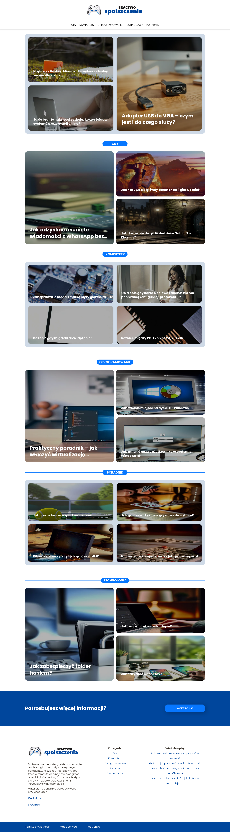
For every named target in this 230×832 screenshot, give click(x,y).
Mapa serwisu (68, 827)
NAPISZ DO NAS (185, 708)
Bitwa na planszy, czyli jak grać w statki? (66, 556)
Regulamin (93, 827)
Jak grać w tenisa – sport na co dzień (62, 515)
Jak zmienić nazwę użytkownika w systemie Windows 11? (156, 454)
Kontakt (34, 805)
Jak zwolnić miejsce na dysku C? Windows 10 (157, 408)
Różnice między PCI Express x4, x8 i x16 (152, 338)
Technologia (134, 25)
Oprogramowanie (109, 25)
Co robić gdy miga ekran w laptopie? (62, 338)
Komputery (86, 25)
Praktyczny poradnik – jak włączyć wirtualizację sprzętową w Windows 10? (63, 451)
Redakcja (35, 798)
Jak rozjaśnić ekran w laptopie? (146, 626)
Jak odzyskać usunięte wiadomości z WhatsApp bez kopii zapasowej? (67, 232)
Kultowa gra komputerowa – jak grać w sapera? (160, 556)
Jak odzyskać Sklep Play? (141, 674)
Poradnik (152, 25)
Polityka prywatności (37, 827)
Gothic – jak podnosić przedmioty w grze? (175, 763)
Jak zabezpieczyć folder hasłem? (60, 669)
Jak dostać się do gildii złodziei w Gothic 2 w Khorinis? (156, 235)
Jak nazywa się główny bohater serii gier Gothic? (160, 190)
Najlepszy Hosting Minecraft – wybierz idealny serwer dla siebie (70, 73)
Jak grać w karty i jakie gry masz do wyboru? (157, 515)
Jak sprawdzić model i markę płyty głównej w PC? (73, 297)
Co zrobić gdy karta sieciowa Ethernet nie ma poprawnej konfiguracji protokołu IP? (157, 295)
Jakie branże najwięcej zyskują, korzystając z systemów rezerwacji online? (70, 121)
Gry (73, 25)
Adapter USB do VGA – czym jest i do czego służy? (158, 118)
